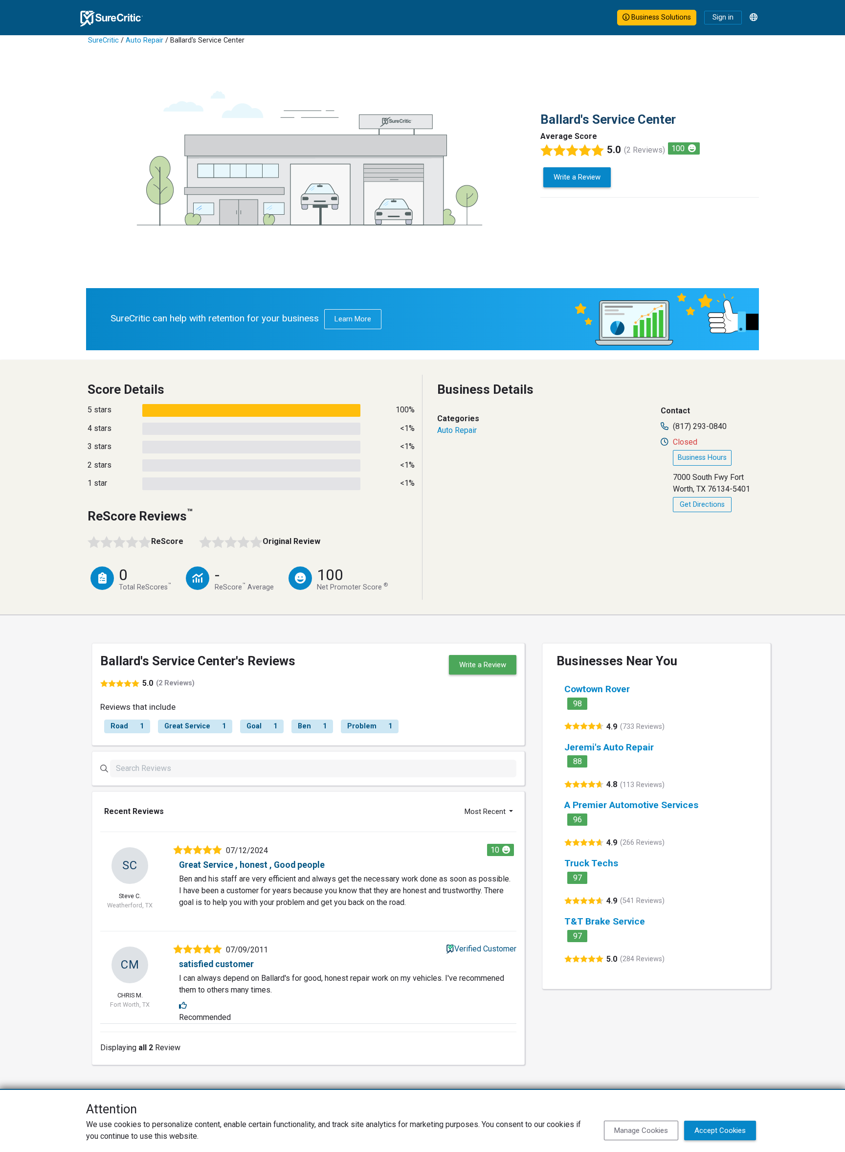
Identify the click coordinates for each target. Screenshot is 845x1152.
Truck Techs (591, 863)
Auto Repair (144, 40)
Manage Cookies (641, 1130)
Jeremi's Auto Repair (609, 747)
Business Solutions (660, 17)
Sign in (723, 17)
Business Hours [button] (702, 457)
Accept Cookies (720, 1130)
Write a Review (577, 177)
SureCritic (103, 40)
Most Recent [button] (486, 811)
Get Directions (702, 504)
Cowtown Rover (597, 689)
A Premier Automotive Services (631, 805)
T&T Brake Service (604, 921)
